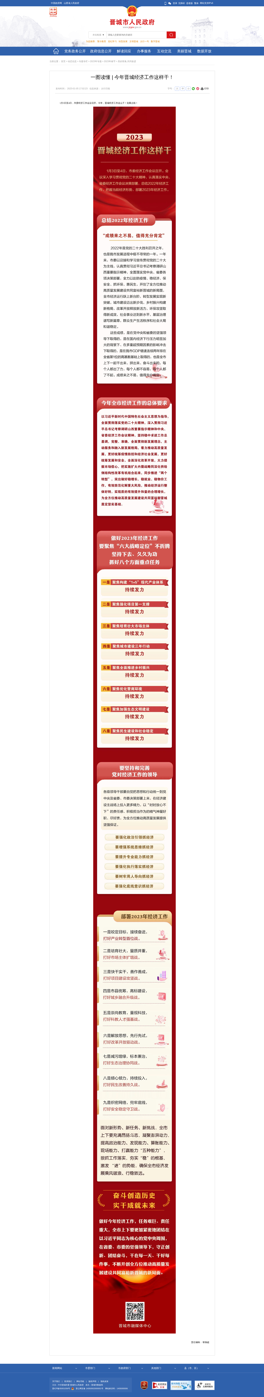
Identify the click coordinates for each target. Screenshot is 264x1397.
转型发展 (123, 41)
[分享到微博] (197, 88)
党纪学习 (112, 41)
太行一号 (144, 41)
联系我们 (68, 1381)
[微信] (169, 3)
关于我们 (56, 1381)
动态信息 (72, 61)
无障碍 (181, 3)
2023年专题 (96, 61)
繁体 (196, 3)
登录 (175, 3)
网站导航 (80, 1381)
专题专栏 (83, 61)
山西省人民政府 (71, 3)
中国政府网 (56, 3)
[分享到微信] (193, 88)
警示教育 (101, 41)
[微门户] (165, 3)
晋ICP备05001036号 (61, 1388)
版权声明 (92, 1381)
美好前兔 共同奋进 (127, 61)
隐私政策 (104, 1381)
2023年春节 (110, 61)
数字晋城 (155, 41)
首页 (63, 61)
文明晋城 (133, 41)
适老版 (189, 3)
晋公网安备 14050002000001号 (89, 1388)
